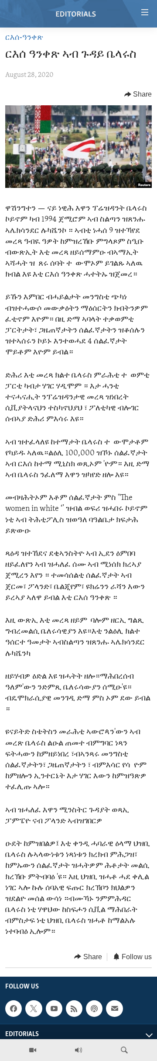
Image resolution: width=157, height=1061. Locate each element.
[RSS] (74, 1008)
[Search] (124, 1050)
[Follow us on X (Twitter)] (33, 1008)
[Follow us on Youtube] (54, 1008)
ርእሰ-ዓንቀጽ (24, 38)
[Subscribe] (114, 1008)
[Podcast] (94, 1008)
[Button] (138, 94)
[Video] (33, 1050)
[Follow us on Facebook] (13, 1008)
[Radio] (78, 1050)
